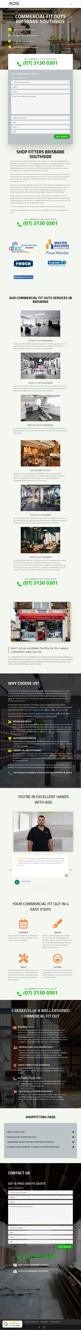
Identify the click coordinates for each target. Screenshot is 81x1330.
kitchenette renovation (40, 179)
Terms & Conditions (31, 1322)
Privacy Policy (55, 1322)
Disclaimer (44, 1322)
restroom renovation (23, 179)
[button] (12, 1324)
